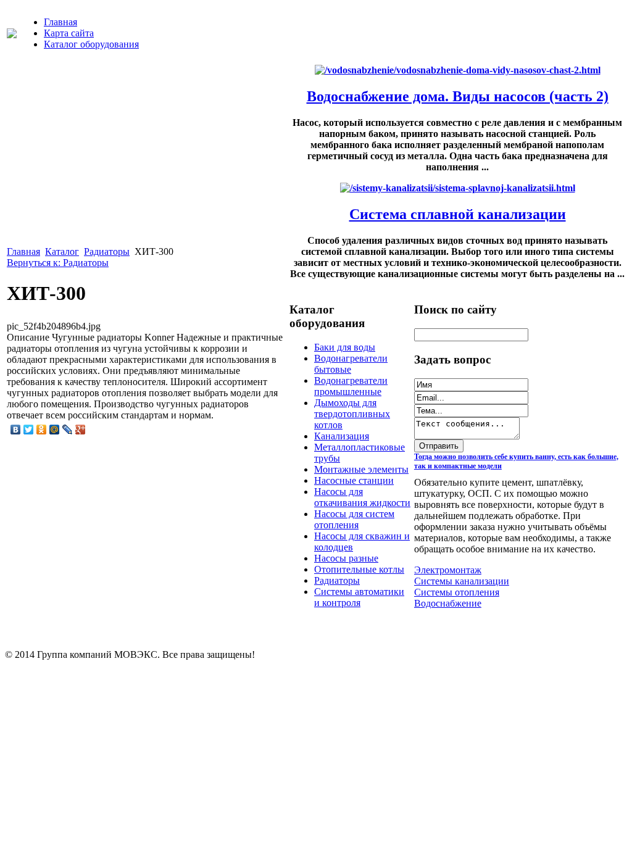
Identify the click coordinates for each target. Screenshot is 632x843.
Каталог (62, 251)
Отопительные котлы (359, 569)
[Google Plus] (80, 430)
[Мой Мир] (54, 430)
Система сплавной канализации (457, 214)
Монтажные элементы (361, 469)
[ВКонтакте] (15, 430)
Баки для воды (344, 347)
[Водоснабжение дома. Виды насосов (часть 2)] (458, 70)
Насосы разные (346, 558)
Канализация (341, 436)
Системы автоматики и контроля (359, 597)
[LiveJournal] (67, 430)
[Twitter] (28, 430)
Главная (60, 22)
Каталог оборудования (91, 44)
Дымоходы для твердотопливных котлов (352, 413)
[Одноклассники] (41, 430)
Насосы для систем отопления (354, 519)
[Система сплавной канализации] (457, 188)
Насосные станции (354, 480)
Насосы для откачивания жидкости (362, 497)
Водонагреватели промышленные (351, 386)
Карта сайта (69, 33)
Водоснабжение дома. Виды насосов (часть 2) (458, 96)
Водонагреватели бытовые (351, 364)
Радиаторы (107, 251)
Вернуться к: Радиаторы (58, 262)
